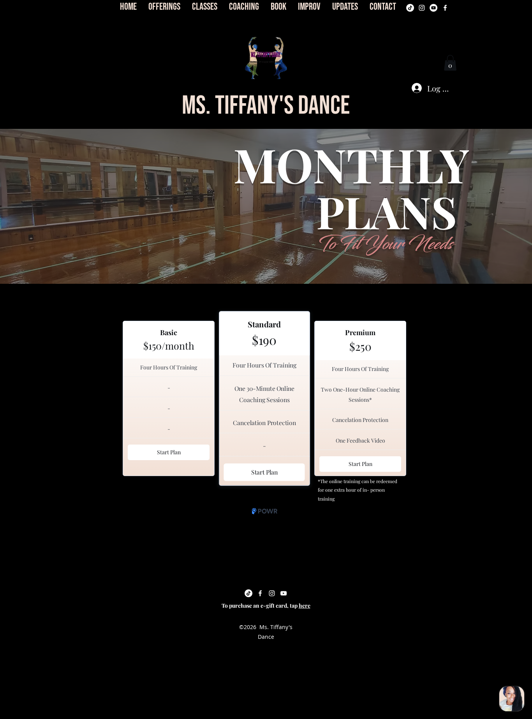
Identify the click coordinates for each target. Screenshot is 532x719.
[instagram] (422, 8)
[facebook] (445, 8)
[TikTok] (410, 8)
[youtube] (433, 8)
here (304, 605)
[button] (266, 58)
